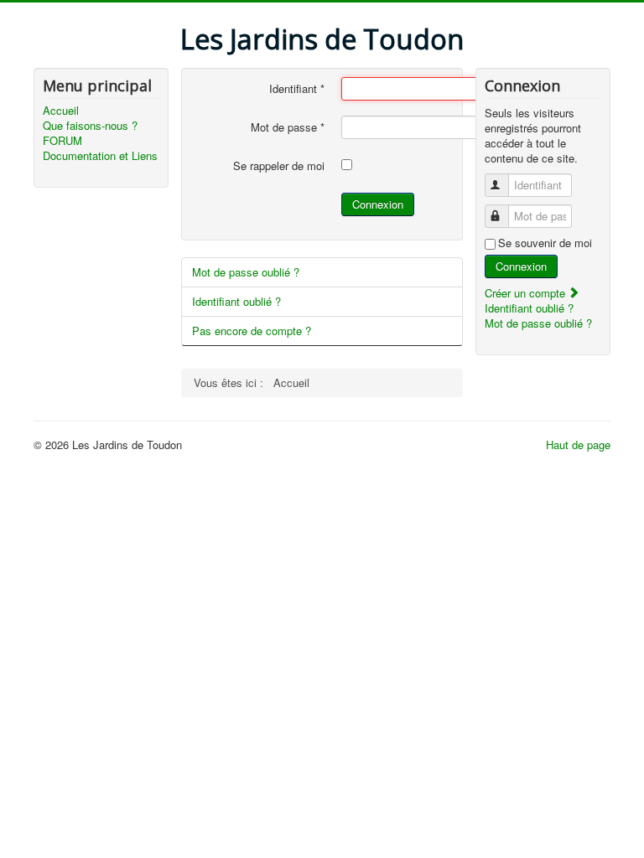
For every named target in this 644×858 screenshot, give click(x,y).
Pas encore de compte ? (251, 331)
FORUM (62, 140)
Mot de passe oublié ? (245, 272)
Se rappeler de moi (279, 165)
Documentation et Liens (100, 155)
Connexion (377, 204)
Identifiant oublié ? (236, 301)
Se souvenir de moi (545, 243)
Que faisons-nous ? (90, 125)
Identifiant (297, 88)
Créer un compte (527, 293)
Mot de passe (288, 127)
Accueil (61, 110)
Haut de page (578, 444)
